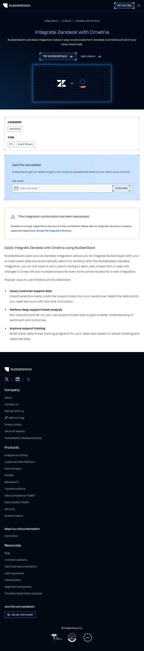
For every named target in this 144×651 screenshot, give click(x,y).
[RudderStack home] (17, 5)
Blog (7, 553)
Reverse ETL (11, 482)
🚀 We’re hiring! (14, 418)
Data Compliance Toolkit (19, 496)
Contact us (11, 404)
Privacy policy (13, 425)
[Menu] (138, 5)
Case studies (12, 580)
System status (13, 516)
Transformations (15, 489)
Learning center (14, 573)
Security (9, 509)
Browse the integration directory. (54, 230)
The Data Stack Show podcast (23, 594)
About (8, 398)
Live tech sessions (15, 560)
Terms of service (14, 431)
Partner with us (14, 411)
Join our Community (22, 614)
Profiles (9, 475)
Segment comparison (18, 587)
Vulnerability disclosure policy (23, 438)
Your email (17, 181)
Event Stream (13, 469)
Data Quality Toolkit (16, 502)
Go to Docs (11, 536)
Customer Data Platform (19, 462)
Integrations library (16, 455)
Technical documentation (20, 567)
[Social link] (6, 380)
